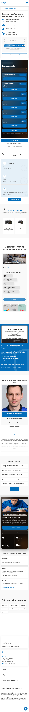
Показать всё (14, 130)
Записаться (14, 78)
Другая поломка (14, 140)
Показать (14, 489)
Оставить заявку (15, 527)
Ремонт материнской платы (10, 94)
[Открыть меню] (27, 3)
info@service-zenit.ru (8, 587)
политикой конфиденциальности (16, 49)
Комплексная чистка (8, 112)
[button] (11, 427)
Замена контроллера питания (11, 103)
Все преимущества (14, 199)
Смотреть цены (15, 532)
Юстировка (6, 121)
